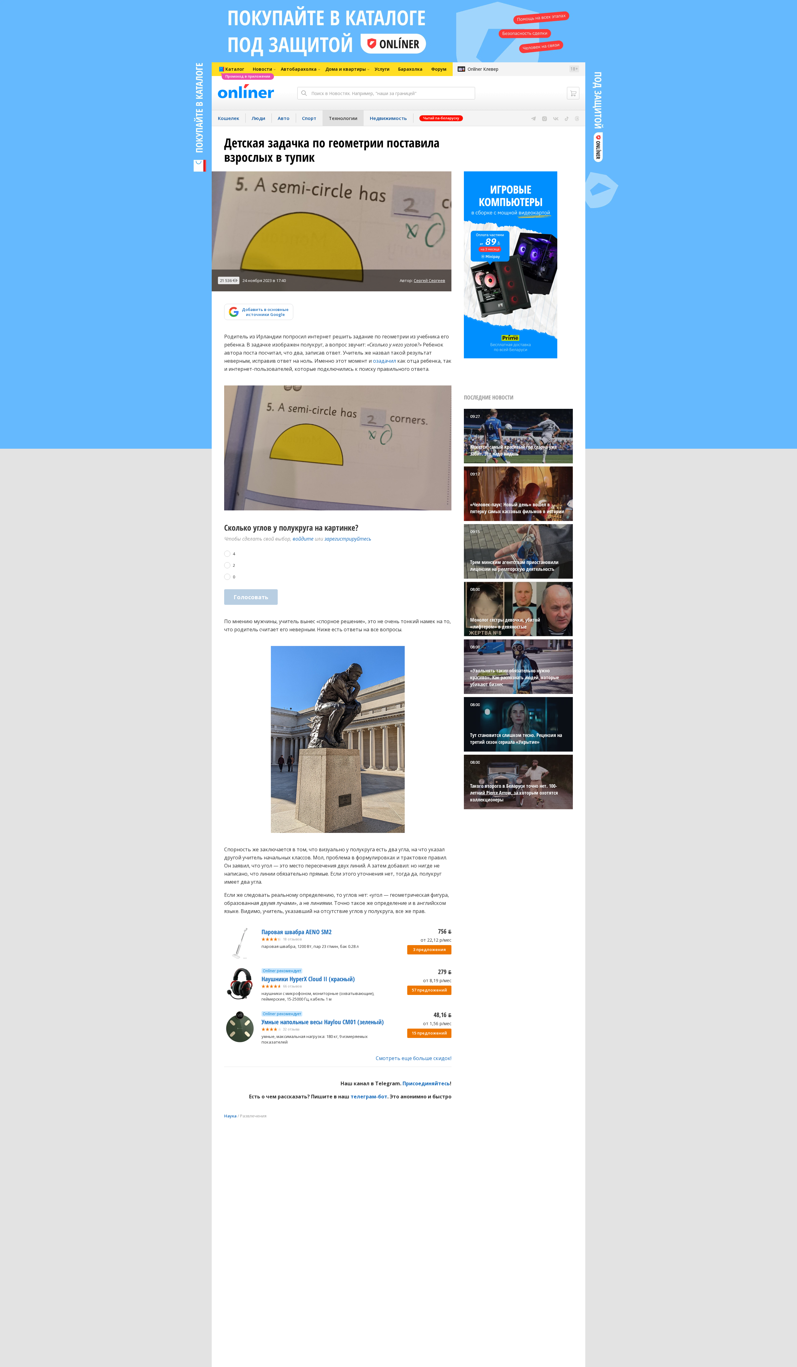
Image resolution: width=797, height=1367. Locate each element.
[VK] (556, 118)
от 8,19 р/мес (437, 980)
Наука (230, 1116)
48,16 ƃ (442, 1015)
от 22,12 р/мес (436, 940)
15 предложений (429, 1033)
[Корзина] (573, 93)
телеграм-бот (369, 1096)
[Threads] (577, 118)
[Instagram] (544, 118)
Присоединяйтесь (426, 1083)
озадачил (384, 360)
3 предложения (429, 949)
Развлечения (253, 1116)
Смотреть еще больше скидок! (413, 1058)
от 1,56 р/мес (437, 1023)
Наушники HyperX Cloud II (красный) (308, 979)
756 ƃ (444, 931)
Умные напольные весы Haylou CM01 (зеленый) (323, 1022)
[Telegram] (533, 118)
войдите (303, 538)
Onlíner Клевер (483, 69)
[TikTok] (567, 118)
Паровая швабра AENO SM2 (297, 932)
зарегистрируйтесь (347, 538)
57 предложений (429, 990)
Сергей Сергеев (429, 280)
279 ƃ (444, 972)
